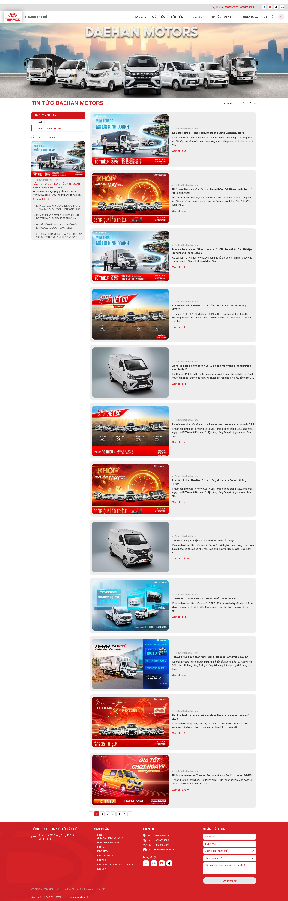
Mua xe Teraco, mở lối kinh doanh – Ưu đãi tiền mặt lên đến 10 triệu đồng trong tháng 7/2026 (212, 251)
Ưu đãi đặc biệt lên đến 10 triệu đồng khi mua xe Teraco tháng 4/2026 (209, 482)
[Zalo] (282, 7)
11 (119, 813)
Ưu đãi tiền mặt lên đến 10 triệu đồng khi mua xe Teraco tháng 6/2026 (209, 307)
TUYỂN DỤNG (250, 16)
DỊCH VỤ (198, 16)
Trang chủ (227, 103)
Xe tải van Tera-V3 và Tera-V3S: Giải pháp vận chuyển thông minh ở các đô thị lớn (212, 367)
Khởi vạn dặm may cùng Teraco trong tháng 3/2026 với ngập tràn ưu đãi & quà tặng (212, 191)
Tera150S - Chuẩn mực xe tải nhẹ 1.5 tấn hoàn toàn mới (205, 598)
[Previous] (91, 813)
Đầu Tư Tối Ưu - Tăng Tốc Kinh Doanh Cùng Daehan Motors (208, 132)
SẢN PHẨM (177, 16)
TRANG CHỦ (139, 16)
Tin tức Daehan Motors (246, 103)
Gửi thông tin (229, 880)
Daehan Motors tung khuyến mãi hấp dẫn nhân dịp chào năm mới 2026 (210, 717)
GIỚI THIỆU (158, 16)
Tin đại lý (41, 122)
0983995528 (231, 7)
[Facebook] (264, 7)
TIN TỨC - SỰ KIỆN (223, 16)
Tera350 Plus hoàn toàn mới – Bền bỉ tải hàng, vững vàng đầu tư (210, 656)
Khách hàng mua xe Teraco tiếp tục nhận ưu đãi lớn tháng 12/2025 (211, 775)
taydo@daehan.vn (164, 849)
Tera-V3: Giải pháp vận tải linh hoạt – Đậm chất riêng (203, 540)
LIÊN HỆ (268, 16)
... (113, 813)
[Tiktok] (276, 7)
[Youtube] (270, 7)
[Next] (124, 813)
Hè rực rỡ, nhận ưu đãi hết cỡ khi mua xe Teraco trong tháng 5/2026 (213, 423)
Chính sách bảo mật (79, 897)
